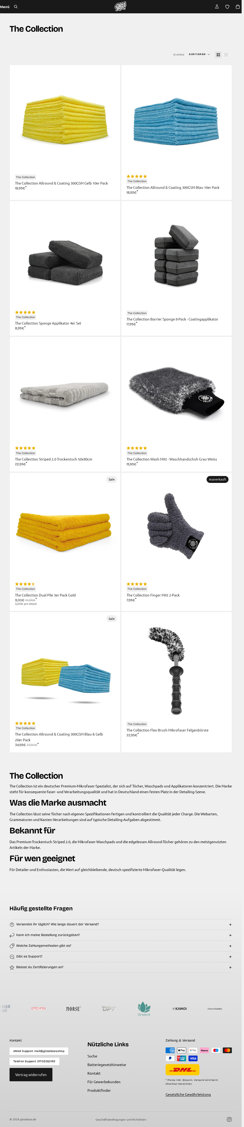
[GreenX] (112, 1009)
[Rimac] (218, 1009)
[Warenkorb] (238, 6)
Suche (92, 1056)
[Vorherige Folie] (18, 120)
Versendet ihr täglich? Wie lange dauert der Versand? (57, 924)
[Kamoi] (148, 1009)
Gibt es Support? (29, 956)
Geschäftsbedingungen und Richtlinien (121, 1119)
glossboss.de (28, 1119)
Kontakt (94, 1073)
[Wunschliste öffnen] (227, 6)
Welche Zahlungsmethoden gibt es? (43, 946)
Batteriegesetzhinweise (106, 1064)
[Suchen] (15, 6)
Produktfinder (99, 1090)
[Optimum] (77, 1009)
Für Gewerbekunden (104, 1081)
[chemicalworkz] (183, 1009)
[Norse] (42, 1009)
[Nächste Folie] (112, 120)
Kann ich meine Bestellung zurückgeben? (48, 935)
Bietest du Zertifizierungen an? (39, 967)
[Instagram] (229, 1119)
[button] (199, 55)
